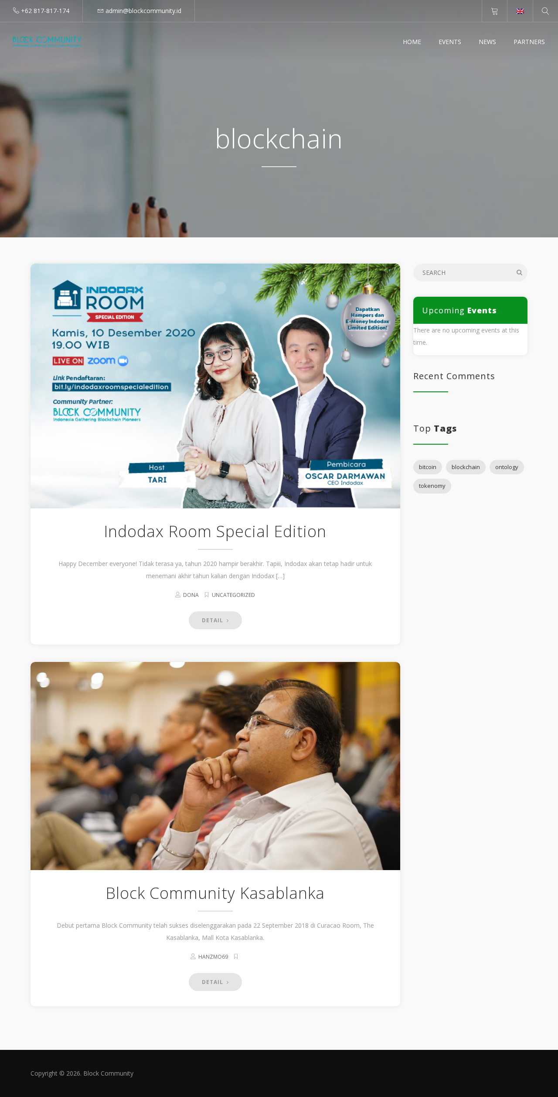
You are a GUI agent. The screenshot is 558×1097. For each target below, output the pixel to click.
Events (450, 42)
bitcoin (427, 467)
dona (191, 595)
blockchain (466, 467)
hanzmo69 (213, 956)
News (487, 42)
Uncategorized (233, 595)
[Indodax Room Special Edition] (215, 386)
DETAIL (213, 620)
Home (412, 42)
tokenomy (432, 486)
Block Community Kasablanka (215, 893)
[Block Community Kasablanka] (215, 766)
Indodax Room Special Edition (215, 531)
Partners (529, 42)
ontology (506, 467)
